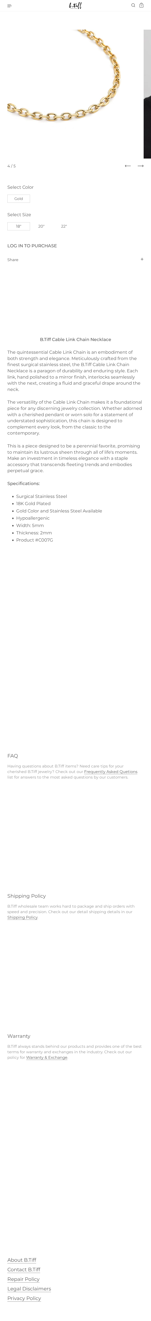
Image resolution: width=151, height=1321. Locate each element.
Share (12, 259)
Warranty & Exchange (46, 1057)
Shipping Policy (22, 917)
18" (18, 226)
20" (41, 226)
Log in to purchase (32, 245)
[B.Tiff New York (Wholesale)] (75, 5)
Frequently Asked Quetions (110, 771)
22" (64, 226)
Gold (18, 198)
